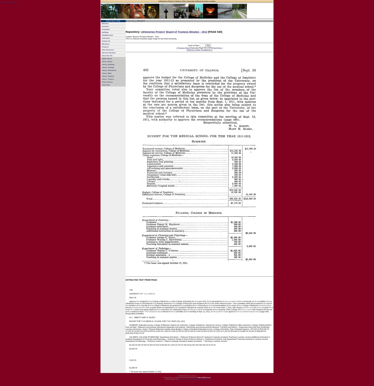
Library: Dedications (109, 70)
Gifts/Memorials (107, 35)
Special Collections (109, 53)
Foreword (105, 26)
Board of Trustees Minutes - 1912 (186, 31)
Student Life (106, 41)
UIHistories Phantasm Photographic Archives (194, 379)
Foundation (106, 29)
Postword (105, 47)
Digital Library (107, 58)
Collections (106, 38)
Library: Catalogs (108, 67)
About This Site (107, 55)
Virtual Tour (106, 85)
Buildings (105, 32)
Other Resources (108, 50)
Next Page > (218, 48)
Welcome (105, 23)
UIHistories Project (153, 31)
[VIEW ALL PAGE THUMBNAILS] (199, 50)
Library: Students (108, 76)
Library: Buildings (108, 64)
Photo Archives (107, 82)
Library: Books (107, 61)
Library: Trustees (108, 79)
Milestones (106, 44)
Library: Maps (107, 73)
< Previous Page (182, 48)
